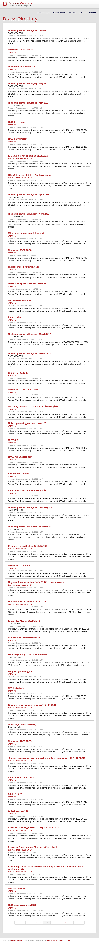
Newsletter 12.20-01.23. (20, 741)
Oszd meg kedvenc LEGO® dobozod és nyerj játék (33, 406)
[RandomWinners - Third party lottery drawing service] (17, 4)
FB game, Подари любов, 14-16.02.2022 (28, 601)
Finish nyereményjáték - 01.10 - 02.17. (27, 423)
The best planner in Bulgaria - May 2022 (28, 102)
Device (49, 940)
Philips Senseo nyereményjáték (24, 266)
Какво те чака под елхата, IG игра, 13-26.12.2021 (33, 827)
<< (17, 922)
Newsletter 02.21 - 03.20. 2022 (23, 389)
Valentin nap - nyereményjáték (24, 637)
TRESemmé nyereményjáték (22, 66)
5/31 (47, 922)
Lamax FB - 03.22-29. (18, 372)
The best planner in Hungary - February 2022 (30, 526)
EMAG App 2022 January (20, 456)
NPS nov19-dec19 (16, 888)
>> (82, 922)
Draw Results (43, 13)
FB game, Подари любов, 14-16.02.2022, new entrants (36, 582)
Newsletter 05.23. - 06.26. (20, 49)
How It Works (59, 13)
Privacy (61, 940)
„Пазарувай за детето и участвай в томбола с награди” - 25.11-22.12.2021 (47, 758)
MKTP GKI (13, 440)
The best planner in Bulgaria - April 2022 (28, 194)
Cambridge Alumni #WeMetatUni (25, 621)
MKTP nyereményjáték (19, 300)
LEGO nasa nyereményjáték (22, 905)
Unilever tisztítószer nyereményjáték (27, 490)
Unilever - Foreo (16, 317)
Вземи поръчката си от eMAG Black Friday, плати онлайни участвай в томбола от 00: (45, 867)
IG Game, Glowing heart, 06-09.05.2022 (28, 155)
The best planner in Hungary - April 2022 (28, 213)
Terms (55, 940)
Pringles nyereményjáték (21, 671)
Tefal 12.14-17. (15, 794)
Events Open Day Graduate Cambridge (27, 654)
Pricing (72, 13)
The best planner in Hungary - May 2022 (28, 83)
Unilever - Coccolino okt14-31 (23, 777)
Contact (83, 13)
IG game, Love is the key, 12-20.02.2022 (27, 546)
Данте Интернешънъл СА (20, 158)
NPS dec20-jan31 (16, 688)
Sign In (92, 13)
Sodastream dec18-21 (19, 811)
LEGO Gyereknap (16, 122)
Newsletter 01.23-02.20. (20, 565)
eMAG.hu (12, 52)
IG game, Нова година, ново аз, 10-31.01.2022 (32, 705)
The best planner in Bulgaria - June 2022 (28, 30)
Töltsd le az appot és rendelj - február (27, 283)
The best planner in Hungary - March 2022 (29, 334)
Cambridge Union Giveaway (22, 724)
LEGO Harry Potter (17, 138)
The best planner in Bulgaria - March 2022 (29, 353)
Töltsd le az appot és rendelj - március (27, 233)
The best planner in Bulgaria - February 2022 (30, 507)
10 (71, 922)
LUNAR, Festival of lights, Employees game (30, 175)
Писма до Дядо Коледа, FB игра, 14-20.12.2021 (32, 847)
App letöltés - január (18, 473)
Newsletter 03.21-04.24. (20, 250)
